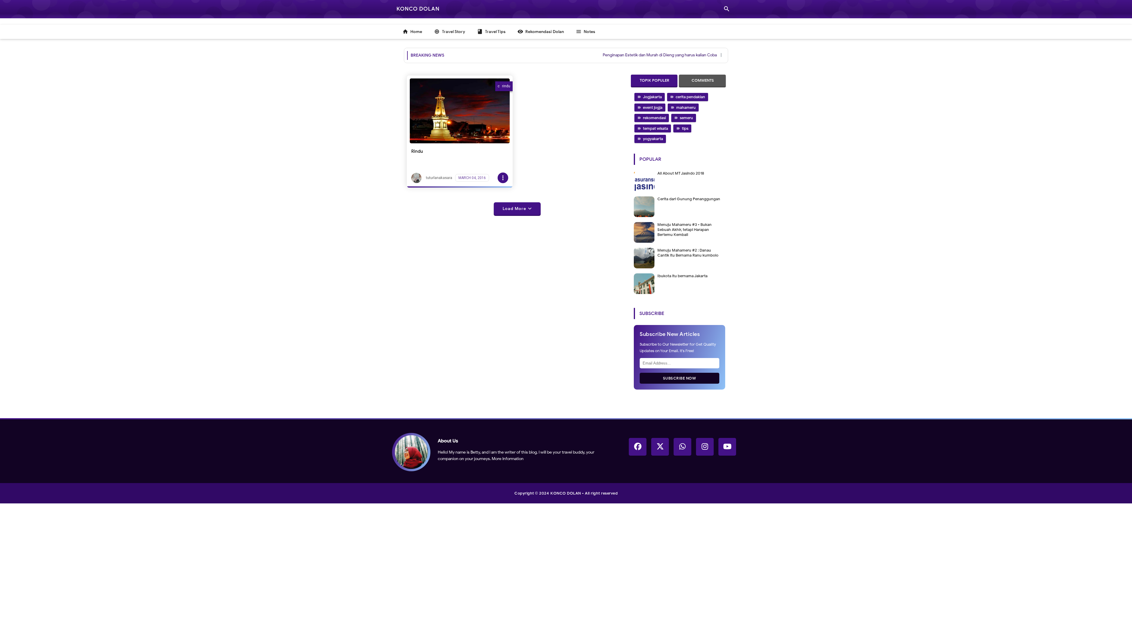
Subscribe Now (679, 378)
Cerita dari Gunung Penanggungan (688, 198)
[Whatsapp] (682, 447)
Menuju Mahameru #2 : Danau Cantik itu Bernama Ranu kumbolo (687, 253)
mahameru (686, 107)
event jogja (652, 107)
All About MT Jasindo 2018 (680, 173)
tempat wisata (655, 128)
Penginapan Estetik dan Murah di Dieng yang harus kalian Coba (643, 55)
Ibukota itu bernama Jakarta (682, 275)
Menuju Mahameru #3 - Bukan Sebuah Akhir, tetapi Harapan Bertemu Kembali (684, 229)
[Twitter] (660, 447)
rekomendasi (654, 117)
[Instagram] (705, 447)
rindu (506, 86)
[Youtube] (727, 447)
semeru (686, 117)
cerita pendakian (690, 96)
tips (685, 128)
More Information (508, 458)
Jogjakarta (652, 96)
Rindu (417, 151)
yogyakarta (653, 138)
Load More (514, 208)
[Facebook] (637, 447)
